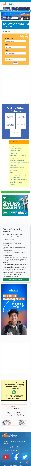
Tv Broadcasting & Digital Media (17, 160)
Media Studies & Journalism (16, 158)
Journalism (12, 174)
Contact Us (10, 463)
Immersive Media (14, 146)
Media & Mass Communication (17, 157)
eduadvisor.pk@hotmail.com (12, 447)
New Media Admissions (10, 117)
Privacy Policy (20, 463)
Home (3, 31)
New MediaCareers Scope (21, 117)
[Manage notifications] (27, 462)
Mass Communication (15, 177)
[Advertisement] (15, 80)
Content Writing (13, 165)
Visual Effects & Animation (16, 186)
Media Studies (13, 153)
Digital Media (13, 145)
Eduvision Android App (11, 450)
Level (6, 44)
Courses (7, 50)
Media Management (15, 150)
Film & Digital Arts (14, 170)
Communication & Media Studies (18, 155)
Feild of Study (9, 38)
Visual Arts (12, 184)
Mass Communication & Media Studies (19, 162)
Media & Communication (16, 148)
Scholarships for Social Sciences (10, 125)
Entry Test (15, 132)
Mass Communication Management (18, 179)
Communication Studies (15, 164)
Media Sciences (13, 152)
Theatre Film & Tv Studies (16, 182)
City (6, 56)
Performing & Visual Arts (15, 181)
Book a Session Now (15, 279)
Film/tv (11, 172)
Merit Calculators (21, 124)
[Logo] (15, 435)
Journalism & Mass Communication (18, 175)
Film (11, 169)
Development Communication (17, 167)
